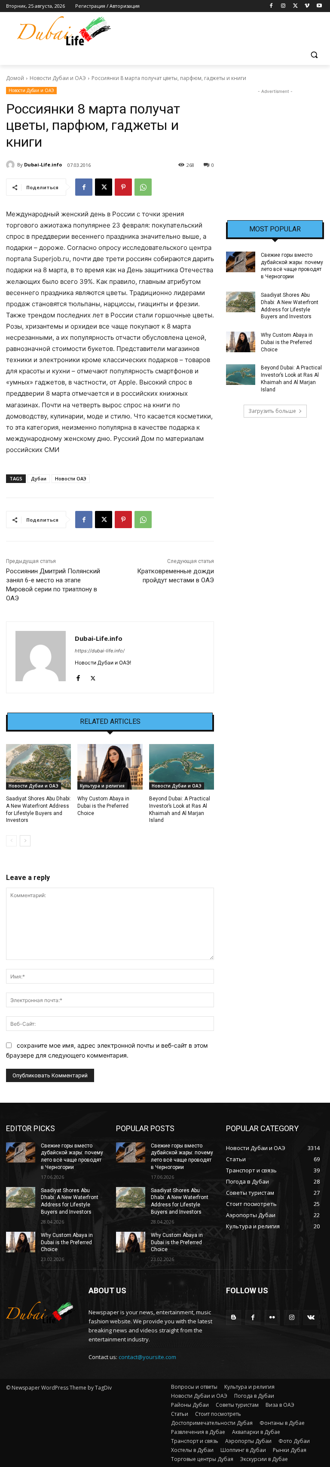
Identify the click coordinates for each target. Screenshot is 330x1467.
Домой (15, 78)
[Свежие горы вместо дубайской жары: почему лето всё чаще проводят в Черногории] (240, 262)
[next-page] (25, 840)
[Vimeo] (307, 6)
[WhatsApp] (143, 187)
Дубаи (38, 478)
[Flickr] (272, 1317)
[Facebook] (271, 6)
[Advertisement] (275, 139)
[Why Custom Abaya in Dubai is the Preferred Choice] (109, 767)
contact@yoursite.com (147, 1357)
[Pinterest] (123, 187)
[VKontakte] (310, 1317)
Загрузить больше (272, 411)
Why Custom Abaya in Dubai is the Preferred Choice (103, 806)
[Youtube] (319, 6)
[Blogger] (233, 1317)
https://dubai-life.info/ (100, 651)
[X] (295, 6)
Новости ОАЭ (70, 478)
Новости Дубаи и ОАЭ (58, 78)
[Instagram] (283, 6)
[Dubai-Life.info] (11, 164)
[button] (314, 55)
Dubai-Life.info (43, 164)
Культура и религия (102, 786)
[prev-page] (11, 840)
